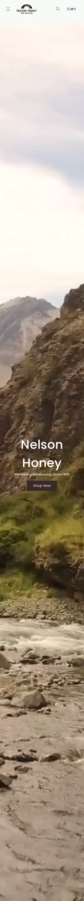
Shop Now (42, 485)
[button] (8, 8)
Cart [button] (71, 8)
